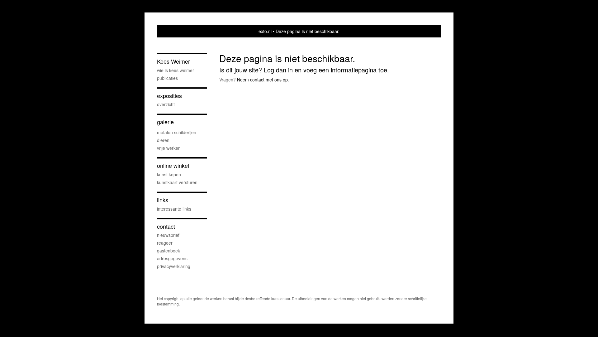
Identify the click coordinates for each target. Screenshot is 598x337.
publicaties (167, 78)
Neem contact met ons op (262, 79)
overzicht (166, 104)
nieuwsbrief (168, 235)
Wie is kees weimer (175, 70)
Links (162, 200)
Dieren (163, 140)
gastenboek (168, 250)
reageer (165, 243)
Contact (166, 226)
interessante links (174, 209)
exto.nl (265, 31)
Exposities (169, 96)
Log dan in (278, 69)
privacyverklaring (173, 266)
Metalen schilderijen (176, 132)
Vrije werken (169, 148)
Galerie (165, 122)
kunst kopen (169, 174)
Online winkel (173, 165)
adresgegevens (172, 258)
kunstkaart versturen (177, 182)
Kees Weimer (173, 61)
